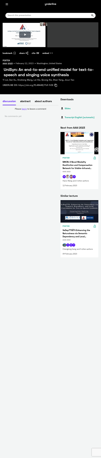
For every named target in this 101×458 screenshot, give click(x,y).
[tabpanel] (30, 112)
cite (34, 53)
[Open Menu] (7, 4)
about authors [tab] (43, 101)
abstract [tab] (25, 101)
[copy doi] (57, 85)
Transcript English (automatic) (80, 117)
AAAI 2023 (79, 127)
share (22, 53)
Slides (67, 108)
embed (45, 53)
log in (24, 109)
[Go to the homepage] (50, 4)
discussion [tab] (9, 101)
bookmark (7, 53)
